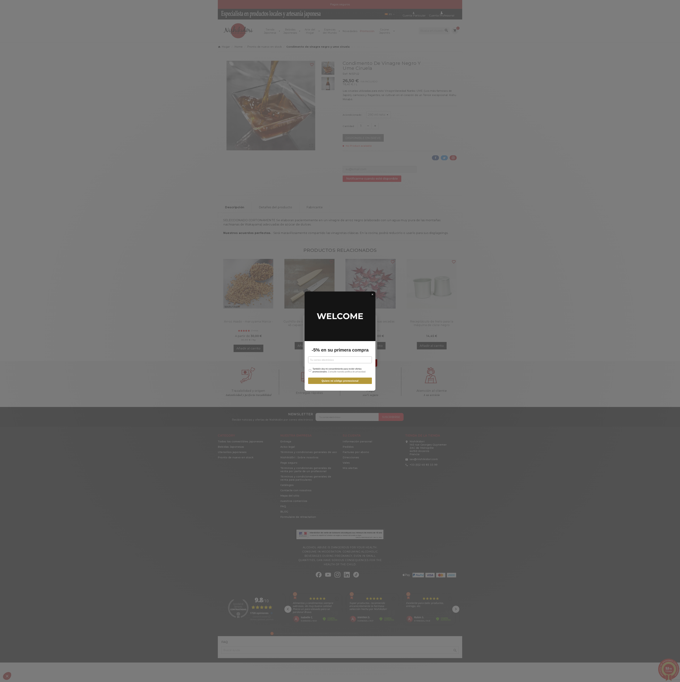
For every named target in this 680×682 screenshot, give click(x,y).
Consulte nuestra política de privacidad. (347, 371)
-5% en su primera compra (340, 350)
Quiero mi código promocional (340, 380)
